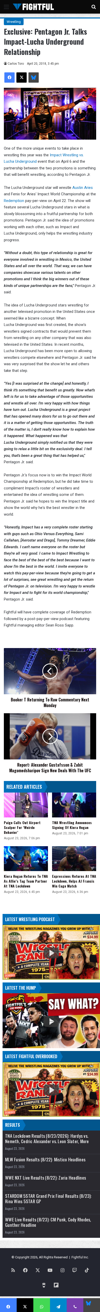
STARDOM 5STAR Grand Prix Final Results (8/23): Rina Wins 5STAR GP (48, 1198)
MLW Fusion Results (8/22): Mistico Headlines (45, 1159)
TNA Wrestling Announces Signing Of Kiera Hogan (72, 825)
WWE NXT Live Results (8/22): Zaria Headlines (45, 1177)
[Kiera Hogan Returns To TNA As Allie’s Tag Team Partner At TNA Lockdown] (26, 858)
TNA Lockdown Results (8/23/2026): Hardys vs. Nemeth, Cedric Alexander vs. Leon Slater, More (47, 1138)
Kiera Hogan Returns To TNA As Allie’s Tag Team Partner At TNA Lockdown (26, 881)
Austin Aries (82, 187)
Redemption (14, 200)
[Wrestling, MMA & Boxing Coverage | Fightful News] (33, 7)
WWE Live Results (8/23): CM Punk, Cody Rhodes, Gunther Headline (48, 1222)
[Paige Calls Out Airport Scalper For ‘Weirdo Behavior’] (26, 805)
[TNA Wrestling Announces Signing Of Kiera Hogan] (74, 805)
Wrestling (14, 22)
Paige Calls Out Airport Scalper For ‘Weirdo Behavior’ (22, 827)
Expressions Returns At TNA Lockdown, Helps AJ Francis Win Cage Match (74, 881)
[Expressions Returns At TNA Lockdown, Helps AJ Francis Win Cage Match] (74, 858)
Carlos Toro (16, 63)
